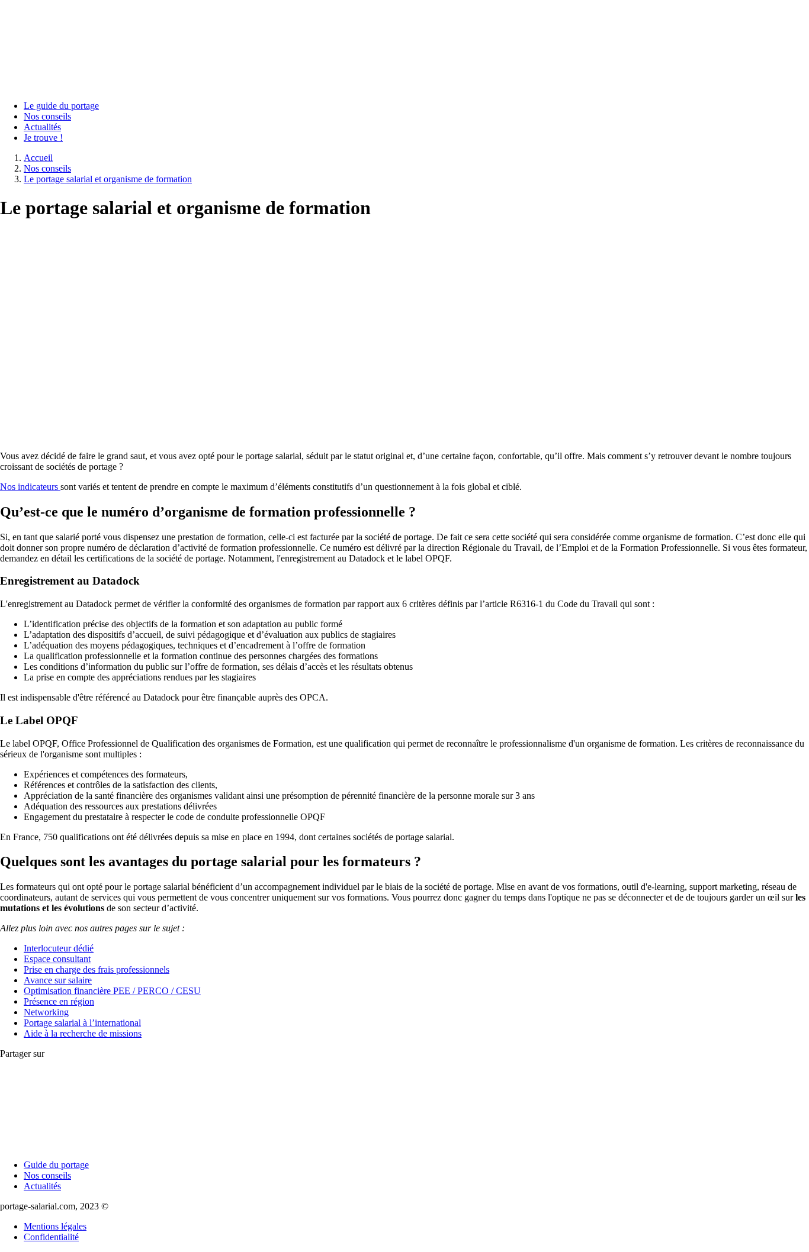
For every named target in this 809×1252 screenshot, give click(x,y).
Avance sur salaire (58, 980)
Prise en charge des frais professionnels (96, 969)
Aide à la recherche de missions (83, 1033)
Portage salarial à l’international (82, 1023)
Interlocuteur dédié (59, 948)
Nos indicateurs (30, 487)
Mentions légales (55, 1226)
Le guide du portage (61, 106)
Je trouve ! (43, 138)
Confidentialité (51, 1237)
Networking (46, 1012)
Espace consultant (57, 959)
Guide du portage (56, 1165)
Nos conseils (47, 116)
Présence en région (59, 1001)
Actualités (42, 127)
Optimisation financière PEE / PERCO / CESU (112, 991)
